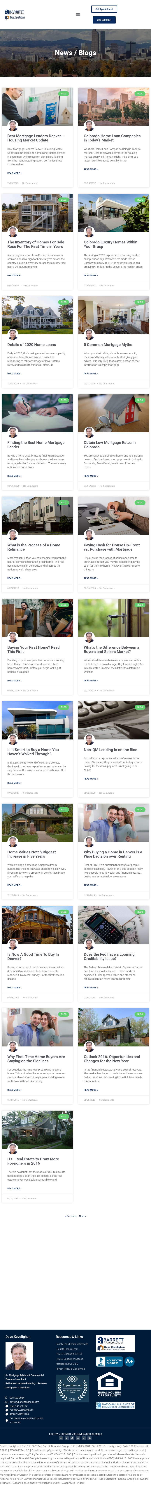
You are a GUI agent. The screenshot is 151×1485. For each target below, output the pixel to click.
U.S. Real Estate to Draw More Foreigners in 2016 (33, 1161)
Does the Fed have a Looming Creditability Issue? (109, 956)
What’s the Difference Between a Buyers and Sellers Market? (111, 649)
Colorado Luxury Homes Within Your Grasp (110, 244)
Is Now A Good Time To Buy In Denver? (33, 956)
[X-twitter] (84, 1438)
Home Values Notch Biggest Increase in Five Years (31, 854)
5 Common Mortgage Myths (108, 344)
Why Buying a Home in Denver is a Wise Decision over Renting (113, 854)
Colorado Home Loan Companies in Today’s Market (112, 138)
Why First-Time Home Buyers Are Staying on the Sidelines (36, 1059)
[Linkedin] (61, 1438)
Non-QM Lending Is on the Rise (110, 750)
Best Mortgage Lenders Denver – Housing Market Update (35, 138)
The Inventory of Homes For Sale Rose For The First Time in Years (35, 244)
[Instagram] (78, 1438)
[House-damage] (89, 1438)
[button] (78, 15)
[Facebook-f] (67, 1438)
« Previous (71, 1216)
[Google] (72, 1438)
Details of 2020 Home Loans (31, 344)
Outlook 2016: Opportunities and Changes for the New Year (112, 1059)
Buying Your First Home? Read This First (33, 649)
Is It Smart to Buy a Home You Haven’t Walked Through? (33, 752)
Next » (82, 1216)
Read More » (14, 173)
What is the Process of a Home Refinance (33, 547)
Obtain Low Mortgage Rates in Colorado (110, 444)
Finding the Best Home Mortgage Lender (35, 444)
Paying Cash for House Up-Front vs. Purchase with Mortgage (112, 547)
